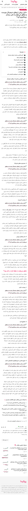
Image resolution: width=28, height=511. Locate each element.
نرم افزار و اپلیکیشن (21, 7)
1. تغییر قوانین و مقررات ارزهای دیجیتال (16, 55)
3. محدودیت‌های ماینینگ (19, 60)
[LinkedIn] (1, 427)
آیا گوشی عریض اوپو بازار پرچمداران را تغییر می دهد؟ (14, 413)
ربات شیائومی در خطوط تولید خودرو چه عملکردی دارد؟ (13, 415)
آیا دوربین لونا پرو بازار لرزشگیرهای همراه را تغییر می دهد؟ (15, 405)
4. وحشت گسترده (20, 62)
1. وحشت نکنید (21, 69)
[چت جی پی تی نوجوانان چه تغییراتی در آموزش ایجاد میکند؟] (4, 449)
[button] (25, 1)
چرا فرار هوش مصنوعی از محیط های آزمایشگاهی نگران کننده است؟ (19, 469)
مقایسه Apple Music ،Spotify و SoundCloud (20, 455)
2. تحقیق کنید (21, 72)
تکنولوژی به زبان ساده (11, 421)
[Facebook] (5, 427)
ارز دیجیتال (18, 421)
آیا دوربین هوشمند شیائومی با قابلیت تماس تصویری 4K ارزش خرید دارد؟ (14, 409)
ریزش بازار (8, 210)
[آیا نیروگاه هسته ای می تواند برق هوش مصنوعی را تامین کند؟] (4, 463)
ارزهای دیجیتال (23, 42)
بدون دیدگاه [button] (5, 440)
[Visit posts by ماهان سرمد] (25, 21)
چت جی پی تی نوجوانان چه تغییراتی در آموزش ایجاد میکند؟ (18, 448)
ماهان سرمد (21, 20)
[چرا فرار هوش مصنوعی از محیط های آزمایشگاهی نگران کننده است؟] (4, 470)
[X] (3, 427)
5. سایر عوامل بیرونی (20, 64)
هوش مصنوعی (5, 450)
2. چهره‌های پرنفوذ (20, 57)
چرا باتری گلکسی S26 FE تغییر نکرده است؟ (16, 403)
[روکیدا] (14, 1)
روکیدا (26, 7)
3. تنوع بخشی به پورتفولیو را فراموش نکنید (15, 74)
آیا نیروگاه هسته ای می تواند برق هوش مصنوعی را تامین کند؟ (18, 462)
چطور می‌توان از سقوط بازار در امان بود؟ (16, 67)
